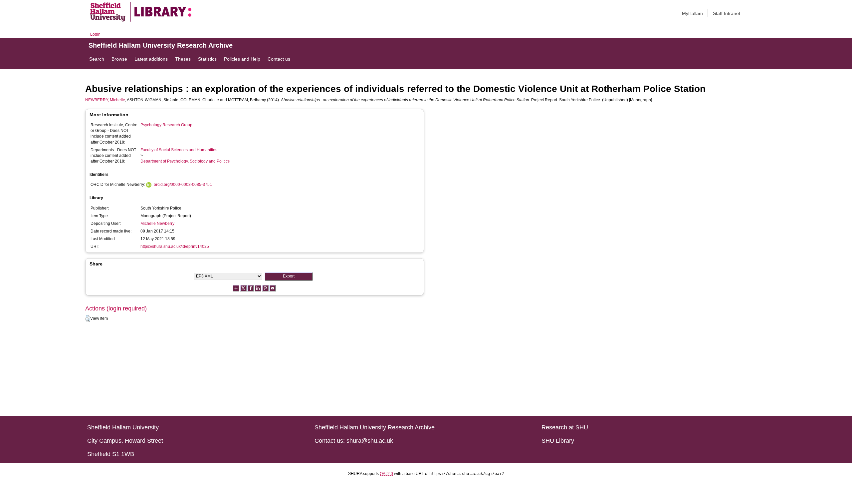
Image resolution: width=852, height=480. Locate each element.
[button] (87, 318)
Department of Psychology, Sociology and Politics (185, 161)
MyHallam (692, 13)
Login (95, 34)
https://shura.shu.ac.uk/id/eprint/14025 (174, 246)
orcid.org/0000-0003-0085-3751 (183, 184)
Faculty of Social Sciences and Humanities (178, 150)
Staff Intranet (726, 13)
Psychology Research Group (166, 125)
